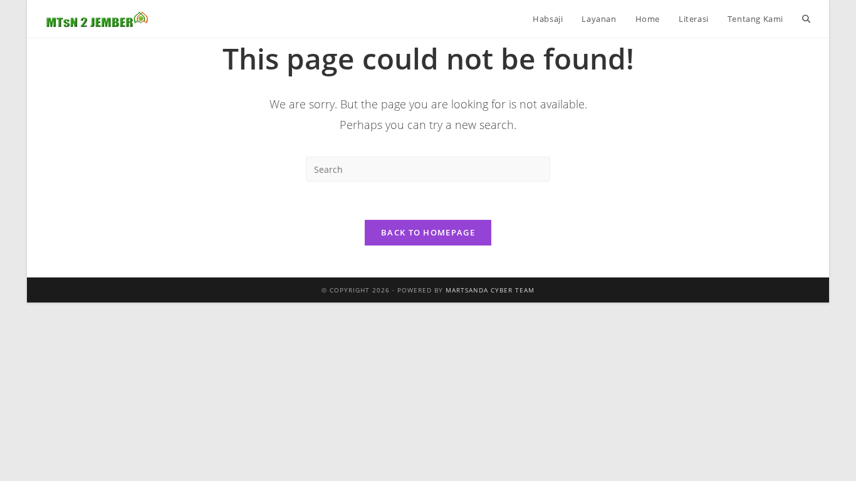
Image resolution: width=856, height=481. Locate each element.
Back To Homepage (428, 232)
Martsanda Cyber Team (490, 290)
